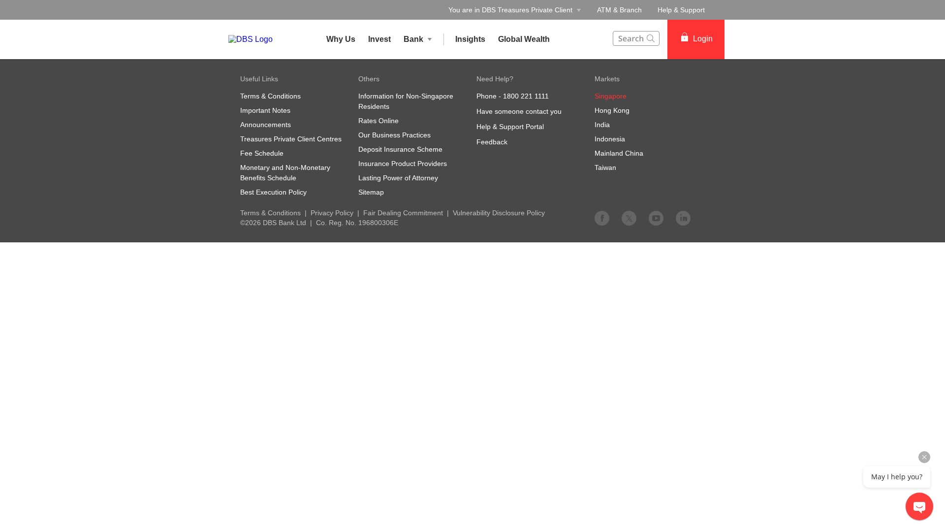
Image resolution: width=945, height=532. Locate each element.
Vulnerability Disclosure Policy (499, 213)
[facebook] (602, 217)
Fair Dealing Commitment (403, 213)
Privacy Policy (332, 213)
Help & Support (681, 10)
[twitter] (629, 217)
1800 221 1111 (526, 96)
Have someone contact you (519, 111)
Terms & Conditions (270, 213)
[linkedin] (683, 217)
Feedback (491, 142)
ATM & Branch (619, 10)
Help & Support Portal (510, 127)
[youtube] (656, 217)
